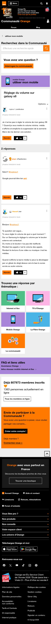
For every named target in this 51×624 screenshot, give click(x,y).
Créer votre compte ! (15, 431)
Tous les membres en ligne (17, 399)
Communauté (15, 21)
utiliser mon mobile (14, 36)
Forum (13, 27)
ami (25, 178)
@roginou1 (13, 172)
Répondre (7, 138)
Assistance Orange (10, 366)
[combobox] (22, 48)
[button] (47, 108)
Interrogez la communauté (18, 66)
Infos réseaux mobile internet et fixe (17, 369)
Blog (38, 27)
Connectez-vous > (13, 442)
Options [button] (42, 104)
